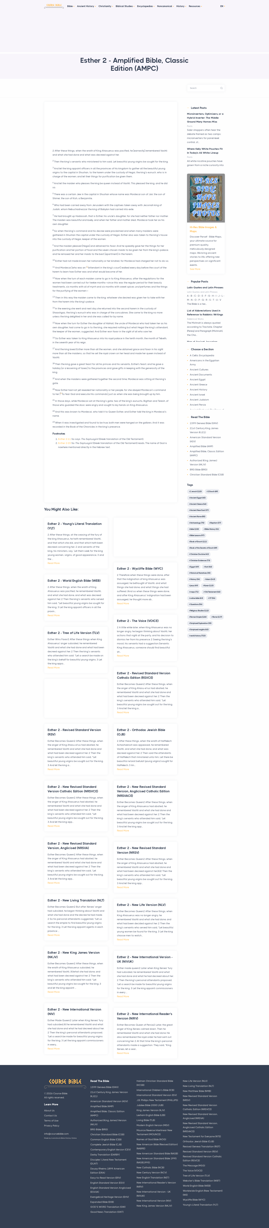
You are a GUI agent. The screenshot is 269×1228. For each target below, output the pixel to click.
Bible (70, 6)
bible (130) (194, 529)
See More (195, 269)
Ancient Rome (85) (197, 516)
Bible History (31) (212, 529)
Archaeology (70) (197, 523)
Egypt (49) (194, 567)
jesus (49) (194, 585)
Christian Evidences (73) (200, 560)
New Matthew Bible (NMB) (197, 1091)
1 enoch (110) (195, 491)
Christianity (104, 6)
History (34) (195, 579)
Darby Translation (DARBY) (105, 1154)
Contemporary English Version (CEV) (110, 1149)
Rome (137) (217, 617)
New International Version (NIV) (154, 1200)
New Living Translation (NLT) (198, 1086)
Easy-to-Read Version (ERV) (105, 1177)
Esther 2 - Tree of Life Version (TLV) (73, 633)
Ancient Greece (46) (198, 504)
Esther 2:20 (64, 443)
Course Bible (60, 1093)
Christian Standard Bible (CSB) (207, 474)
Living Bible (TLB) (146, 1120)
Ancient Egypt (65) (197, 498)
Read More (54, 563)
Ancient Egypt (198, 379)
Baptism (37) (215, 523)
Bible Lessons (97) (197, 535)
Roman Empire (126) (198, 617)
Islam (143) (210, 579)
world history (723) (197, 636)
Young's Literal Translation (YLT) (200, 1204)
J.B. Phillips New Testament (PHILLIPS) (157, 1100)
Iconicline (55, 1138)
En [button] (221, 6)
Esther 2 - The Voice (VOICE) (137, 621)
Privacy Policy (51, 1125)
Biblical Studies (124, 6)
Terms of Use (51, 1120)
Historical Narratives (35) (200, 573)
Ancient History (85, 6)
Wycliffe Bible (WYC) (194, 1199)
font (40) (208, 567)
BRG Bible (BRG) (198, 469)
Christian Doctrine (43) (199, 554)
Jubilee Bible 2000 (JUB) (150, 1105)
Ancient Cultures (199, 369)
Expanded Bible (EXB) (102, 1202)
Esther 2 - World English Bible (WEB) (74, 581)
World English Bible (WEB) (197, 1185)
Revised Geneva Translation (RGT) (201, 1146)
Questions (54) (196, 604)
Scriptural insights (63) (199, 629)
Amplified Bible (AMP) (201, 446)
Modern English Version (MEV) (153, 1125)
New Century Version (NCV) (152, 1172)
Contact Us (50, 1115)
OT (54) (212, 598)
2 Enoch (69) (213, 491)
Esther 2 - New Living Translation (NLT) (76, 900)
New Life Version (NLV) (195, 1081)
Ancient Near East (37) (199, 510)
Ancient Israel (197, 394)
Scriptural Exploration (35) (200, 623)
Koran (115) (208, 585)
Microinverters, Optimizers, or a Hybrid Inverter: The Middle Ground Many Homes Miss (205, 117)
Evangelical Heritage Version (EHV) (109, 1197)
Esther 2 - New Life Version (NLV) (141, 905)
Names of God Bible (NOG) (151, 1139)
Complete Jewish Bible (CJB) (106, 1144)
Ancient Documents (201, 374)
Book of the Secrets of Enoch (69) (203, 548)
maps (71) (194, 592)
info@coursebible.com (56, 1133)
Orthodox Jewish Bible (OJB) (198, 1141)
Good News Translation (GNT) (106, 1211)
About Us (49, 1110)
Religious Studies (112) (199, 610)
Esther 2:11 (64, 439)
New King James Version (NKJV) (154, 1205)
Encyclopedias (145, 6)
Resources (194, 6)
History (180, 6)
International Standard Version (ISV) (157, 1095)
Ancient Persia (198, 404)
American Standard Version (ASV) (109, 1101)
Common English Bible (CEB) (105, 1139)
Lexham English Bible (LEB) (151, 1115)
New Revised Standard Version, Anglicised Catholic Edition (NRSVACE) (200, 1127)
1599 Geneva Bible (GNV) (204, 423)
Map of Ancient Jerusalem (202, 341)
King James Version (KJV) (151, 1110)
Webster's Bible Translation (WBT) (201, 1180)
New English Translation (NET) (153, 1177)
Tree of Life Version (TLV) (196, 1175)
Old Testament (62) (212, 592)
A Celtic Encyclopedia (202, 355)
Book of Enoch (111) (198, 541)
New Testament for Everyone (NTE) (202, 1136)
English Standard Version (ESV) (107, 1182)
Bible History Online (69, 1138)
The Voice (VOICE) (192, 1170)
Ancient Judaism (199, 399)
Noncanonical (164, 6)
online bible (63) (196, 598)
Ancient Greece (198, 384)
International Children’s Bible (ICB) (155, 1090)
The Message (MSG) (194, 1165)
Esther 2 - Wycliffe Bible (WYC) (140, 569)
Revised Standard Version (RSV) (200, 1151)
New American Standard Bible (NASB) (157, 1153)
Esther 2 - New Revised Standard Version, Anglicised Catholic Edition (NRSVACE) (143, 791)
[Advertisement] (134, 32)
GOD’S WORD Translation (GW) (107, 1206)
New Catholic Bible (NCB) (150, 1167)
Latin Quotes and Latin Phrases (205, 287)
